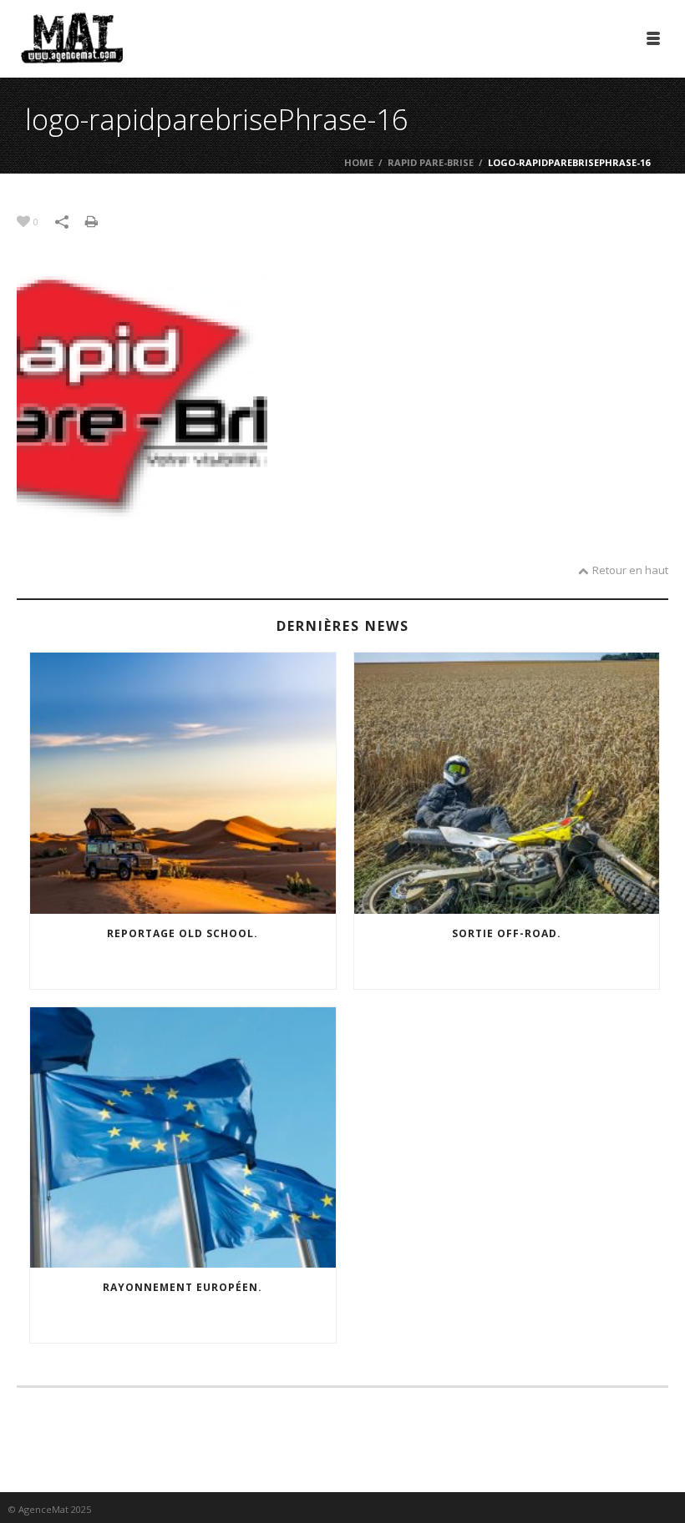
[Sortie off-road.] (507, 783)
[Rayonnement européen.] (183, 1137)
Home (358, 162)
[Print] (99, 220)
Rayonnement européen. (182, 1287)
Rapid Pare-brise (431, 162)
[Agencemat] (72, 37)
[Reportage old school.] (183, 783)
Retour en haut (630, 569)
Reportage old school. (182, 933)
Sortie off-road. (506, 933)
